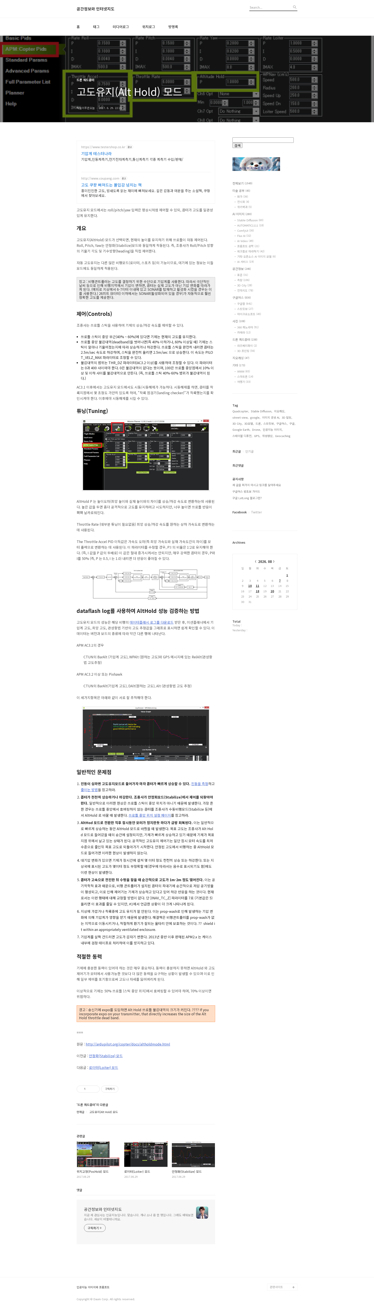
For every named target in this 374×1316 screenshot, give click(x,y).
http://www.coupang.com (100, 178)
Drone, (256, 429)
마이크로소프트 (249, 314)
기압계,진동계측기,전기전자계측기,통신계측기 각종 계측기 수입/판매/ (132, 159)
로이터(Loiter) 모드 (103, 1067)
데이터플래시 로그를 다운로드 (152, 622)
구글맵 (244, 304)
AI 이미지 (242, 214)
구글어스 (241, 297)
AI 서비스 (245, 262)
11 (257, 586)
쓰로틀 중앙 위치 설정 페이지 (150, 815)
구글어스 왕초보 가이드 (246, 491)
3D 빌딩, (287, 417)
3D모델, (249, 423)
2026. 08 (265, 561)
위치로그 (148, 27)
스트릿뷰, (269, 423)
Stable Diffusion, (261, 411)
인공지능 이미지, (273, 429)
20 (272, 591)
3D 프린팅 (246, 351)
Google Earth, (241, 429)
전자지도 (245, 290)
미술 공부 (241, 190)
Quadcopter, (240, 411)
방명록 (173, 27)
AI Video (245, 241)
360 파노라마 (248, 327)
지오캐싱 (240, 358)
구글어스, (282, 423)
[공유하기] (89, 1089)
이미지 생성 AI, (271, 417)
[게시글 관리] (95, 1089)
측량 (243, 280)
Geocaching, (283, 436)
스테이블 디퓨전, (242, 436)
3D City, (237, 423)
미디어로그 (121, 27)
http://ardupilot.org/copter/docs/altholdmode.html (128, 1044)
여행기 (244, 382)
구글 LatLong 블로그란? (247, 498)
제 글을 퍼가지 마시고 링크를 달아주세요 (256, 485)
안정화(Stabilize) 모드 (106, 1055)
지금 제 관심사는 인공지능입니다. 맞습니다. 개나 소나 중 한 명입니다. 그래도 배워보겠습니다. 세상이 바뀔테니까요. (138, 1217)
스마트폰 (245, 376)
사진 (238, 321)
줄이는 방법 (89, 789)
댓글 (79, 1190)
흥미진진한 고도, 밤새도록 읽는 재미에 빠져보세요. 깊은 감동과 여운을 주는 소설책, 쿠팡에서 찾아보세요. (145, 193)
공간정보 (241, 269)
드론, (259, 423)
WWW (243, 371)
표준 (242, 275)
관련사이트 (276, 1287)
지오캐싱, (279, 411)
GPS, (257, 436)
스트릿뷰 (245, 309)
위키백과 (244, 207)
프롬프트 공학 (248, 246)
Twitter (256, 512)
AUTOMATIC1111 (250, 225)
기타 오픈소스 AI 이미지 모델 (256, 256)
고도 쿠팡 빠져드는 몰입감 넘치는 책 (111, 184)
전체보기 (242, 183)
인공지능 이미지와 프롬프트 (93, 1287)
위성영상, (267, 436)
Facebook (239, 512)
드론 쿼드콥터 (244, 339)
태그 (96, 27)
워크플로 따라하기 (250, 251)
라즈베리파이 (247, 346)
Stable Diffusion (250, 220)
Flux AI (244, 236)
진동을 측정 (199, 783)
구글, (292, 423)
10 (250, 586)
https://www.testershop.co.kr (103, 147)
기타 (238, 365)
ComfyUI (245, 230)
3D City (244, 285)
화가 (242, 196)
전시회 (243, 202)
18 (257, 591)
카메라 (244, 332)
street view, (240, 417)
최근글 (236, 451)
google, (255, 417)
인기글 (249, 451)
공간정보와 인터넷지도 (95, 8)
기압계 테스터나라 (96, 153)
